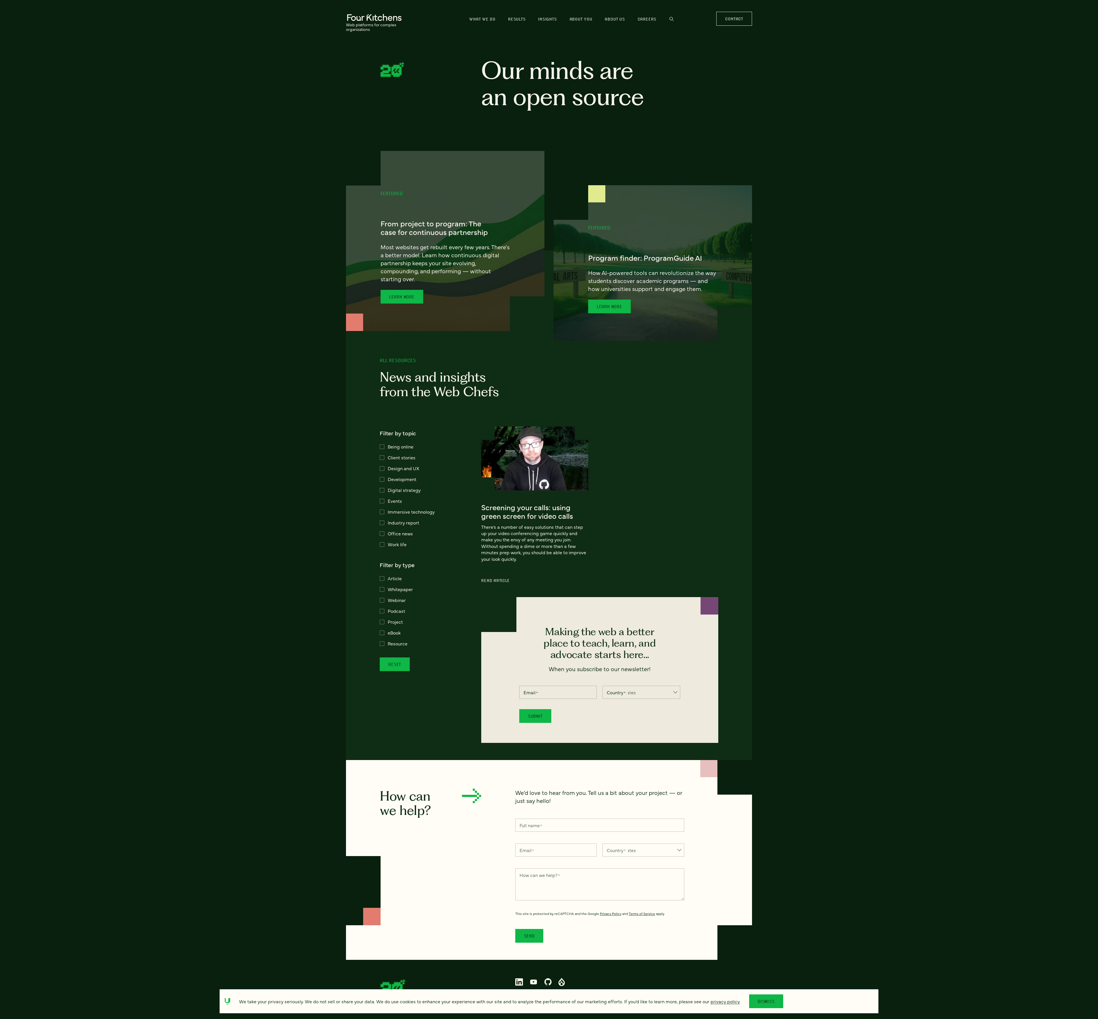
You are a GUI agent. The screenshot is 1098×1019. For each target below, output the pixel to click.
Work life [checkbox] (397, 544)
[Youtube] (533, 982)
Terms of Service (642, 913)
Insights (547, 19)
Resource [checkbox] (397, 643)
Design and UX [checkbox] (403, 468)
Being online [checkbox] (400, 446)
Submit (535, 716)
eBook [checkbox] (394, 632)
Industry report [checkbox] (403, 522)
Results (517, 19)
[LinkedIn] (519, 982)
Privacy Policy (610, 913)
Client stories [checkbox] (401, 457)
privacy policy (725, 1001)
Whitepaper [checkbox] (400, 589)
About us (615, 19)
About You (581, 19)
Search (671, 22)
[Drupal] (561, 982)
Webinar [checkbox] (397, 600)
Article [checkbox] (395, 578)
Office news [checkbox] (400, 533)
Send (529, 935)
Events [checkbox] (395, 501)
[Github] (548, 982)
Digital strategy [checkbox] (404, 490)
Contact (734, 18)
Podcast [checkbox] (396, 611)
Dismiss (766, 1001)
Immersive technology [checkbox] (411, 511)
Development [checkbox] (402, 479)
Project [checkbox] (395, 622)
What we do (482, 19)
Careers (647, 19)
